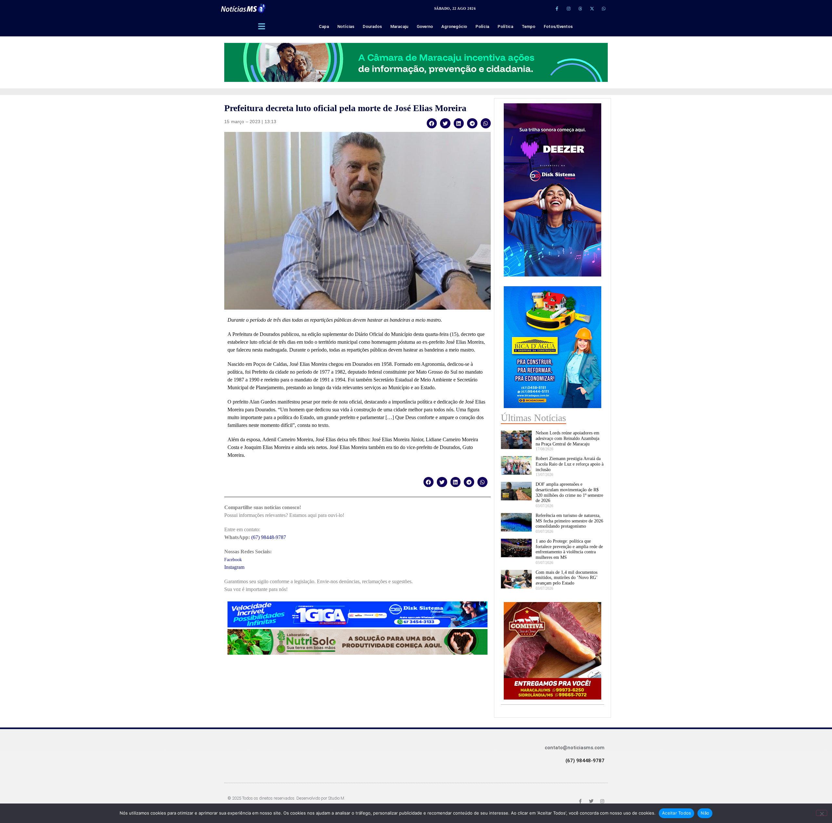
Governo (425, 26)
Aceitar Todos (676, 813)
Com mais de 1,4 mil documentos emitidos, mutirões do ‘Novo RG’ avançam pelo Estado (566, 578)
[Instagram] (568, 8)
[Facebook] (580, 801)
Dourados (372, 26)
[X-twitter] (592, 8)
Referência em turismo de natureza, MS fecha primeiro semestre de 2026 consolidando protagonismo (569, 521)
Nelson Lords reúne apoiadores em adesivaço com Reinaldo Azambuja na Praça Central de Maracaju (567, 438)
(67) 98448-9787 (268, 537)
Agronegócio (454, 26)
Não (705, 813)
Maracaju (399, 26)
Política (505, 26)
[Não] (821, 813)
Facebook (233, 559)
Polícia (482, 26)
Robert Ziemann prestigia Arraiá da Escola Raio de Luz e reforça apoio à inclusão (570, 464)
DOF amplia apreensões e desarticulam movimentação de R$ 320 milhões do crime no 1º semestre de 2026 (569, 492)
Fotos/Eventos (558, 26)
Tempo (528, 26)
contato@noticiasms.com (574, 748)
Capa (324, 26)
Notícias (345, 26)
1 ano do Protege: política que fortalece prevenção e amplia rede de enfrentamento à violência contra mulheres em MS (569, 549)
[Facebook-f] (556, 8)
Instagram (234, 567)
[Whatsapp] (603, 8)
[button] (432, 123)
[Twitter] (591, 801)
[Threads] (580, 8)
